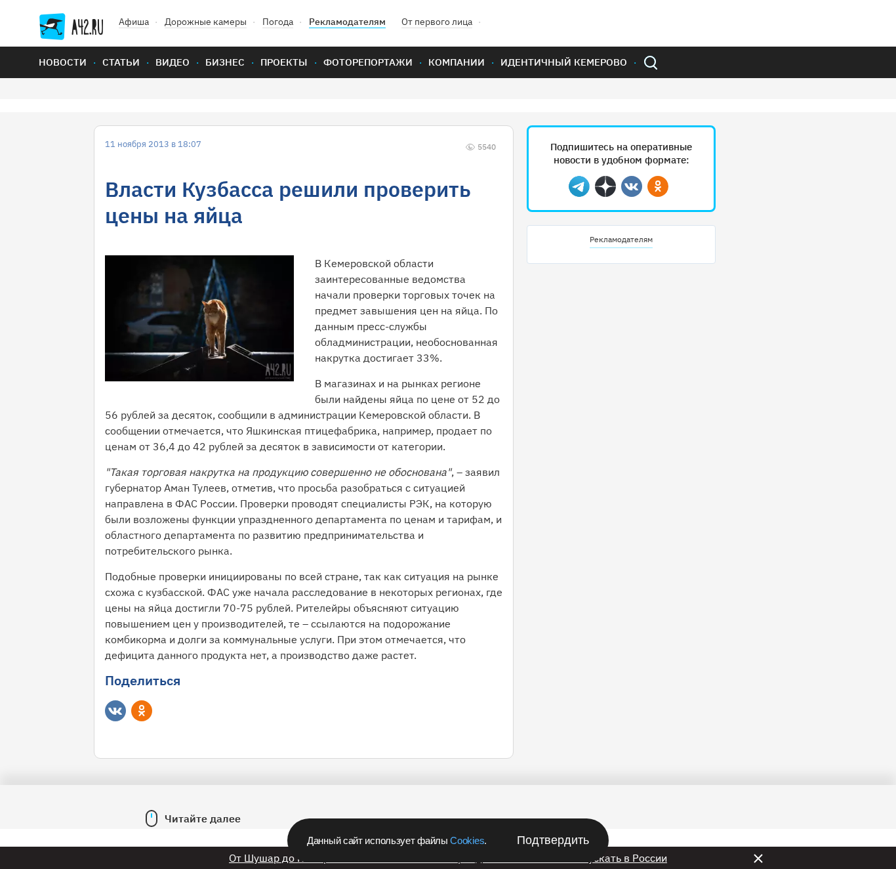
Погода (277, 22)
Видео (172, 62)
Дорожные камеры (206, 22)
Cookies (467, 840)
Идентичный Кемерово (563, 62)
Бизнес (225, 62)
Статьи (121, 62)
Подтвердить (553, 840)
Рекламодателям (347, 22)
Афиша (134, 22)
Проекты (284, 62)
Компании (456, 62)
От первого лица (436, 22)
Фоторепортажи (368, 62)
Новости (63, 62)
